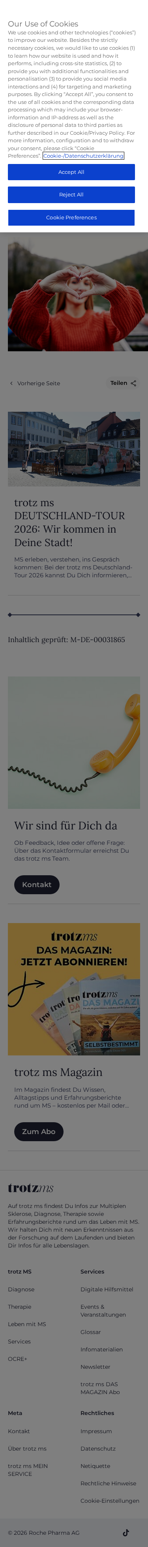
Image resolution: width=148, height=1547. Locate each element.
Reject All (71, 194)
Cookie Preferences (71, 217)
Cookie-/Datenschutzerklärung (83, 156)
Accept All (71, 172)
